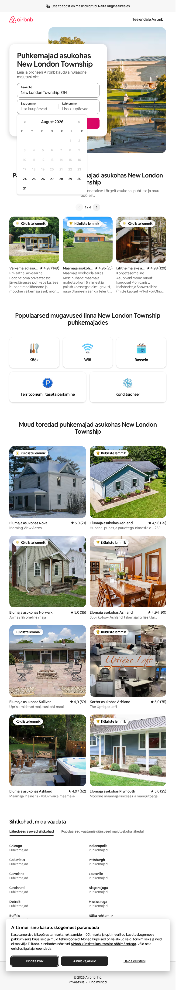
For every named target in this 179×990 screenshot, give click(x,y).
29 (70, 179)
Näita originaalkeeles (114, 6)
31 (24, 188)
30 (79, 179)
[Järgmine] (96, 207)
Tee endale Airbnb (147, 19)
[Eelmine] (79, 207)
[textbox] (38, 109)
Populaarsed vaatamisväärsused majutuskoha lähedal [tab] (102, 831)
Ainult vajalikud (84, 961)
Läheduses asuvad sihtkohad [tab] (31, 831)
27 (52, 179)
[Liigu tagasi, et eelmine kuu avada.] (25, 122)
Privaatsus (76, 982)
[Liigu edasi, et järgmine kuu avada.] (78, 122)
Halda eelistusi (134, 961)
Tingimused (98, 982)
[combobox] (58, 92)
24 (25, 179)
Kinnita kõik (35, 961)
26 (43, 179)
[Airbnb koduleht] (21, 19)
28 (61, 179)
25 (34, 179)
